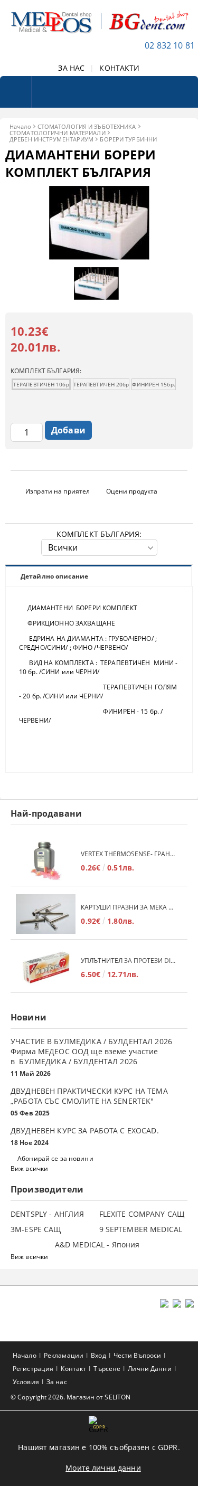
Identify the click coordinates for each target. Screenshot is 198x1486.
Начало (20, 126)
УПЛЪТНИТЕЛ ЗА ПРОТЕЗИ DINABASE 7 (129, 960)
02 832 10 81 (170, 45)
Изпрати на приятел (57, 491)
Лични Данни (149, 1368)
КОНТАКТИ (119, 68)
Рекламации (63, 1355)
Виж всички (29, 1168)
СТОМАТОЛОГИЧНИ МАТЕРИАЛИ (58, 133)
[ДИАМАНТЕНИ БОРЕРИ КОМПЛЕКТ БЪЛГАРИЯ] (99, 257)
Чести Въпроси (138, 1355)
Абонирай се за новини (55, 1158)
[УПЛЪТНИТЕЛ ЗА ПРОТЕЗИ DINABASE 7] (46, 967)
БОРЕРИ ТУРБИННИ (128, 139)
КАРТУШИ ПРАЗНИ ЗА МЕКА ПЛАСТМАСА (129, 907)
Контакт (73, 1368)
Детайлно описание (54, 576)
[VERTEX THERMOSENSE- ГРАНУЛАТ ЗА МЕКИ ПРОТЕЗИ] (46, 861)
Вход (98, 1355)
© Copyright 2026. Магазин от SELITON (70, 1397)
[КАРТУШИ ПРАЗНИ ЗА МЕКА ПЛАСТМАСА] (46, 914)
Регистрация (33, 1368)
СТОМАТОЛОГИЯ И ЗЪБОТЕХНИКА (86, 126)
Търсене (106, 1368)
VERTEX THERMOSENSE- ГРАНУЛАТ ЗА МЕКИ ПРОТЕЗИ (129, 853)
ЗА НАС (71, 68)
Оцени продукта (132, 491)
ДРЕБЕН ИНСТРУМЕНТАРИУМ (51, 139)
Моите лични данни (102, 1468)
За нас (56, 1381)
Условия (26, 1381)
